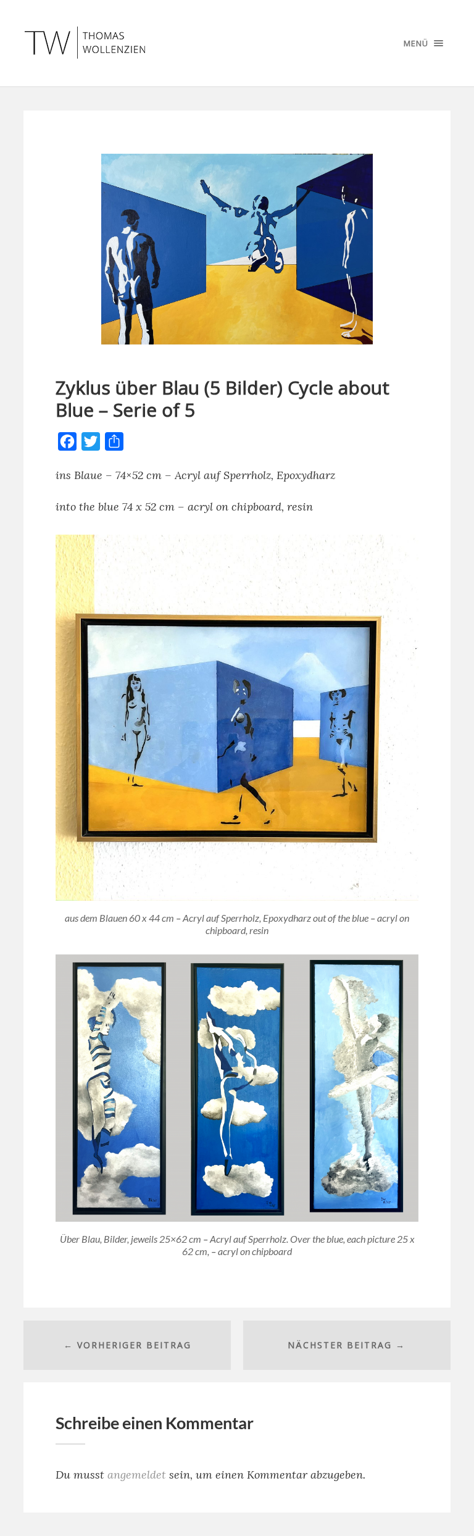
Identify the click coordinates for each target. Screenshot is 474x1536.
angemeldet (136, 1474)
